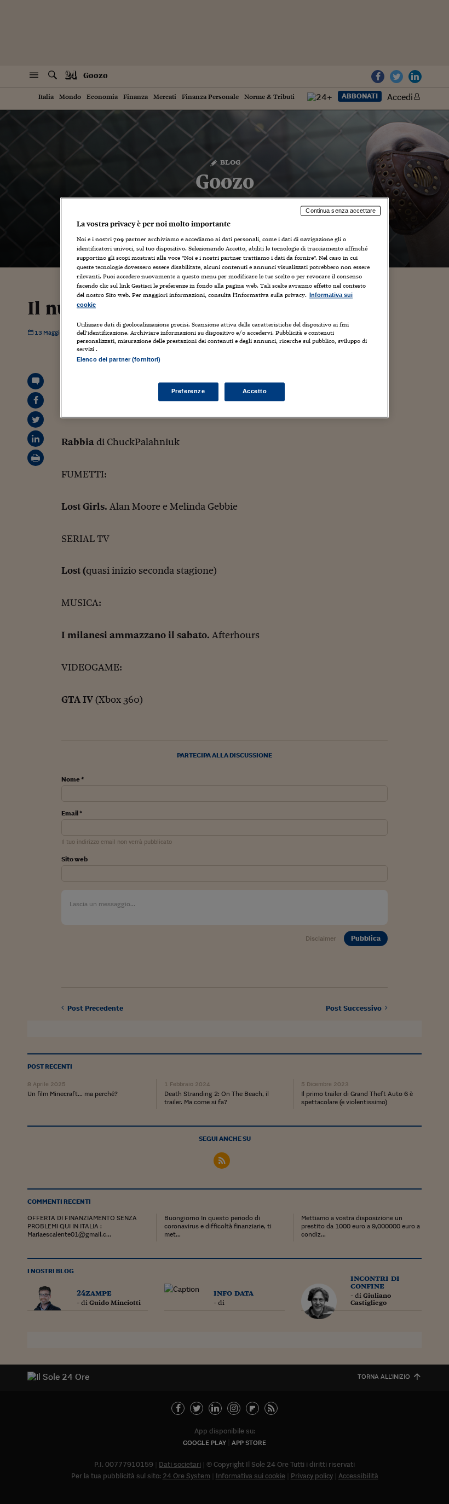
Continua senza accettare (341, 210)
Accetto (255, 391)
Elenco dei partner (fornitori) (118, 359)
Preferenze (188, 391)
